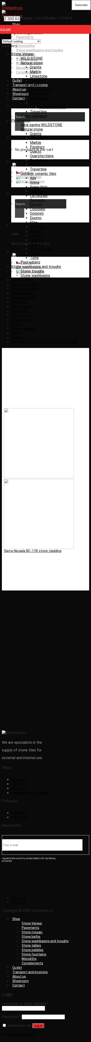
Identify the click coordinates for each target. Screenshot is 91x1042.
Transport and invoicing (30, 793)
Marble (35, 71)
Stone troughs (32, 271)
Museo (35, 244)
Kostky (17, 337)
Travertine (38, 111)
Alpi (33, 178)
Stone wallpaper (52, 107)
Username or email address (25, 1003)
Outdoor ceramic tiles (38, 173)
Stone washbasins (35, 275)
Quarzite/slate (42, 89)
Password (11, 1016)
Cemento (37, 200)
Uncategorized (23, 328)
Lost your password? (19, 1034)
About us (19, 89)
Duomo (36, 218)
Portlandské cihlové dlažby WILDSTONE (44, 342)
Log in (38, 1026)
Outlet (17, 80)
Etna (33, 222)
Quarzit (36, 85)
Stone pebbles (23, 297)
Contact (18, 98)
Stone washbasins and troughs (39, 50)
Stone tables (22, 306)
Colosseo (37, 209)
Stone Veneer (22, 54)
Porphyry (37, 80)
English (36, 177)
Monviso (37, 240)
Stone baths (25, 46)
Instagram (19, 817)
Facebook (19, 813)
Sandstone (39, 98)
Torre (34, 258)
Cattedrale (39, 196)
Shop (16, 24)
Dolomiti (37, 213)
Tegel (34, 253)
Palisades (19, 302)
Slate (34, 103)
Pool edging (30, 262)
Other (16, 333)
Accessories (21, 315)
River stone (39, 94)
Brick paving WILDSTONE (41, 125)
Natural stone (32, 63)
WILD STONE (32, 58)
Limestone (38, 76)
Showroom (20, 94)
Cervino (36, 204)
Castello (37, 191)
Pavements (25, 37)
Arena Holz (39, 187)
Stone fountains (24, 284)
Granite (36, 67)
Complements (22, 320)
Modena (36, 235)
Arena (34, 182)
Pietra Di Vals (41, 249)
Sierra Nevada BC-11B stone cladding (32, 551)
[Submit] (19, 126)
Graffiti (35, 231)
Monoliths (23, 68)
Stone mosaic (22, 293)
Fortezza (37, 227)
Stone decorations (26, 289)
